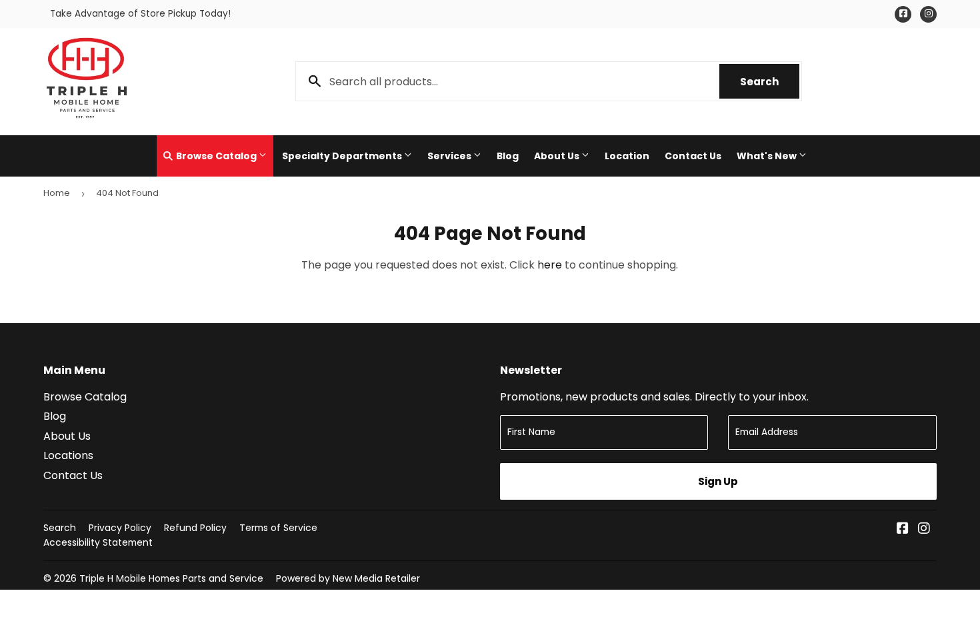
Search (769, 82)
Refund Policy (195, 527)
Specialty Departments (343, 156)
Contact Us (693, 156)
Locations (68, 455)
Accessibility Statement (98, 542)
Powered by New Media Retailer (348, 578)
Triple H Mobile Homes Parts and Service (171, 578)
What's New (768, 156)
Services (450, 156)
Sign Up (718, 481)
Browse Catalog (216, 156)
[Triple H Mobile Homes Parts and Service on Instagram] (924, 529)
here (549, 265)
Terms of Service (278, 527)
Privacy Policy (120, 527)
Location (627, 156)
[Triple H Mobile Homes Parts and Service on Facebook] (903, 529)
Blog (508, 156)
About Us (557, 156)
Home (56, 193)
